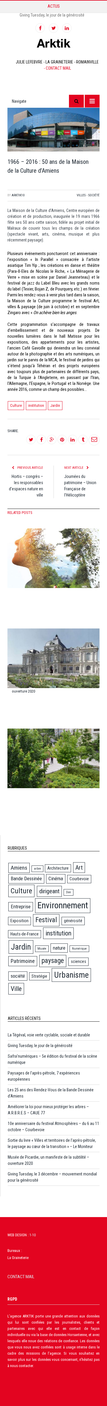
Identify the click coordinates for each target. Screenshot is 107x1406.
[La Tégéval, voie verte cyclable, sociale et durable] (53, 556)
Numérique (79, 949)
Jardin (55, 405)
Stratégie (39, 976)
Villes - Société (88, 195)
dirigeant (49, 891)
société (18, 976)
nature (59, 948)
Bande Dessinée (26, 878)
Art (79, 867)
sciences (78, 961)
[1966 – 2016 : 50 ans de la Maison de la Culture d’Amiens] (53, 130)
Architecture (58, 868)
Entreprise (21, 906)
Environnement (62, 905)
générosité (73, 920)
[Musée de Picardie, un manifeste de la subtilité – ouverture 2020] (53, 656)
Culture (16, 405)
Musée (41, 949)
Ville (16, 988)
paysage (53, 961)
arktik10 (18, 195)
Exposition (19, 920)
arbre (37, 869)
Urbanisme (71, 975)
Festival (46, 920)
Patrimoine (23, 961)
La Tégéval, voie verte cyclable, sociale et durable (49, 1035)
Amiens (19, 867)
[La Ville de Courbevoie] (53, 756)
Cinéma (55, 878)
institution (36, 405)
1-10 (32, 1235)
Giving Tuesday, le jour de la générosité (52, 15)
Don (68, 892)
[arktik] (53, 42)
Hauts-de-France (24, 934)
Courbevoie (79, 878)
